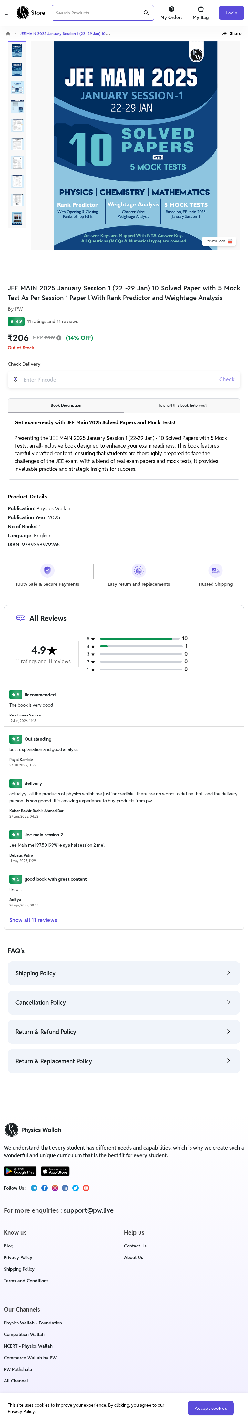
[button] (232, 33)
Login (231, 13)
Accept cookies (211, 1408)
